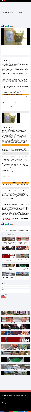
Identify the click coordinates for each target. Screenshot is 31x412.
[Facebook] (2, 26)
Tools (2, 404)
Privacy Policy (3, 398)
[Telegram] (10, 26)
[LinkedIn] (8, 26)
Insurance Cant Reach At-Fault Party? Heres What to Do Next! (23, 234)
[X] (3, 26)
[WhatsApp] (7, 26)
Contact (3, 408)
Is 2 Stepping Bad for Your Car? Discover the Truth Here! (8, 234)
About (2, 407)
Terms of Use (3, 400)
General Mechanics (4, 403)
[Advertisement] (15, 7)
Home (2, 402)
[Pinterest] (5, 26)
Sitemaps (3, 409)
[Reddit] (12, 26)
